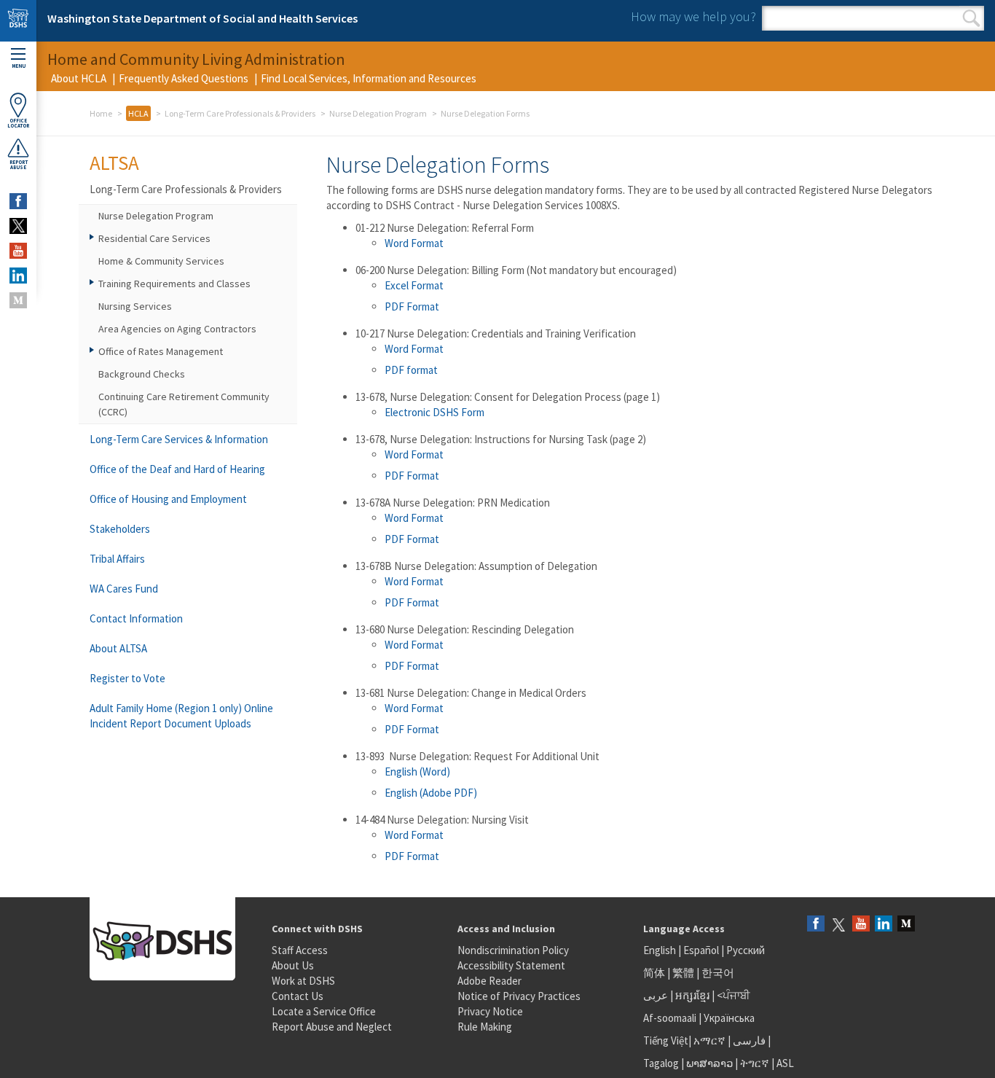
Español (701, 950)
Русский (745, 950)
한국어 (717, 973)
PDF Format (412, 306)
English (660, 950)
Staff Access (300, 950)
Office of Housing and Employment (168, 499)
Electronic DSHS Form (434, 412)
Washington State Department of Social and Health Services (202, 18)
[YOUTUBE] (18, 250)
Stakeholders (120, 529)
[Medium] (906, 924)
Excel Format (414, 285)
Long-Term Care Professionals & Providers (240, 113)
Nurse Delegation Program (378, 113)
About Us (293, 965)
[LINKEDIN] (18, 275)
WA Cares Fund (124, 588)
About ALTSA (118, 648)
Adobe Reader (489, 981)
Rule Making (484, 1027)
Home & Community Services (161, 260)
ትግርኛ (754, 1063)
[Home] (18, 21)
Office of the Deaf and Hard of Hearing (177, 469)
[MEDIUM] (18, 300)
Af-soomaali (669, 1018)
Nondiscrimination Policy (513, 950)
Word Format (414, 243)
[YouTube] (861, 924)
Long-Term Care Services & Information (179, 439)
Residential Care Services (154, 238)
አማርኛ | (712, 1040)
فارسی (748, 1040)
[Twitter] (838, 924)
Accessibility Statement (511, 965)
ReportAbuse (18, 165)
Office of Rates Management (160, 351)
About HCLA (78, 78)
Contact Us (297, 996)
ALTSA (114, 162)
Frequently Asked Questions (183, 78)
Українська (729, 1018)
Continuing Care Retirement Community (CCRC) (184, 404)
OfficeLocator (18, 123)
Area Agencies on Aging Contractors (177, 328)
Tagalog (661, 1063)
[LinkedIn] (883, 924)
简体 (654, 973)
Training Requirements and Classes (174, 283)
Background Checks (141, 373)
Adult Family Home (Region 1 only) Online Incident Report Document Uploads (181, 715)
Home (101, 113)
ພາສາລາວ (709, 1063)
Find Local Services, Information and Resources (368, 78)
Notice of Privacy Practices (519, 996)
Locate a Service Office (324, 1011)
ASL (785, 1063)
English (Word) (417, 771)
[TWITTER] (18, 226)
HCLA (138, 113)
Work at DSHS (303, 981)
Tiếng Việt (665, 1040)
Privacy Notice (490, 1011)
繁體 (684, 973)
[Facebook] (816, 924)
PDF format (411, 370)
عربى (655, 995)
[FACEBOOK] (18, 201)
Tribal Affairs (117, 559)
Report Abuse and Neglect (332, 1027)
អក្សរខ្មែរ (692, 995)
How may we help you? (693, 16)
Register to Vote (127, 678)
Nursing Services (135, 306)
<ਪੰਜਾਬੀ (733, 995)
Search (971, 18)
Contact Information (136, 618)
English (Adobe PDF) (431, 793)
